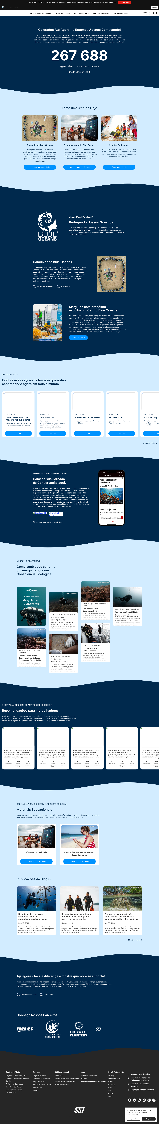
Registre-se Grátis (39, 1076)
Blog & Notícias (38, 1081)
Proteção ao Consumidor (14, 1084)
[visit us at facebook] (130, 1100)
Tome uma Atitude (119, 167)
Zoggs (110, 1093)
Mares (110, 1081)
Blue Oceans (65, 286)
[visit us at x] (135, 1100)
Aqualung (111, 1084)
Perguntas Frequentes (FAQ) (16, 1076)
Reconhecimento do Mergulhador (67, 1079)
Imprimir (84, 1079)
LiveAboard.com (114, 1079)
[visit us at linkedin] (149, 1100)
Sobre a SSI (59, 1076)
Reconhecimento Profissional (65, 1081)
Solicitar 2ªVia (11, 1093)
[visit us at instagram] (140, 1100)
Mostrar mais (149, 443)
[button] (124, 2)
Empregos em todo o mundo (142, 1090)
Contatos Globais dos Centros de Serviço (17, 1080)
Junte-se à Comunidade (40, 167)
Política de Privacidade (89, 1076)
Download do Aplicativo (41, 1079)
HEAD (110, 1096)
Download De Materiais (36, 861)
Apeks (110, 1087)
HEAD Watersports (116, 1072)
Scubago (111, 1076)
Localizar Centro (78, 338)
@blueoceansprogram (45, 286)
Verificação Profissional (14, 1090)
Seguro (35, 1090)
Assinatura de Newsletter (141, 1074)
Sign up (18, 433)
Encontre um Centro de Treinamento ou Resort (140, 1079)
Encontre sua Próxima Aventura (140, 1085)
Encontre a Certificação (14, 1087)
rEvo (109, 1090)
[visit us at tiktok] (154, 1100)
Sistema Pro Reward (62, 1084)
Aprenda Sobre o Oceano (79, 167)
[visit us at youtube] (145, 1100)
